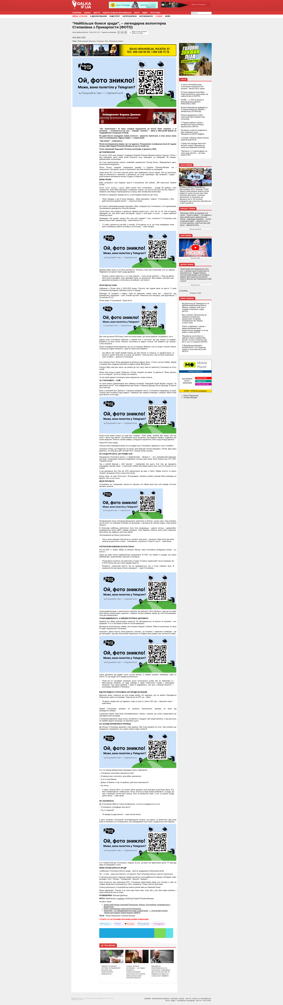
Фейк (167, 16)
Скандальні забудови (186, 1000)
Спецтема (100, 41)
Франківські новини (116, 41)
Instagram (159, 924)
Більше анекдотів (195, 229)
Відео (145, 13)
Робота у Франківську (201, 998)
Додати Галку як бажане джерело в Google (139, 32)
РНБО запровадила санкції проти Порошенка (122, 909)
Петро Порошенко (191, 396)
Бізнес (87, 13)
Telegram (106, 924)
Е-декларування (98, 16)
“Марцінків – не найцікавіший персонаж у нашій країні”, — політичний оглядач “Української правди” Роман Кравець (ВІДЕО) (136, 912)
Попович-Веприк (128, 916)
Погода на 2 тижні (195, 293)
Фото (137, 13)
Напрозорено (130, 16)
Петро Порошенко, (113, 916)
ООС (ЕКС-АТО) (78, 38)
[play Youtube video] (195, 247)
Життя (97, 13)
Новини (147, 998)
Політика (77, 13)
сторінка (120, 898)
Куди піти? (115, 16)
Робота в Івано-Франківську (117, 13)
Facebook (144, 924)
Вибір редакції (83, 41)
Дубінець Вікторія (82, 32)
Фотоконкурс (146, 16)
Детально (92, 41)
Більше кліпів (195, 258)
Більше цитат (195, 285)
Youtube (130, 924)
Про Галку (155, 13)
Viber (118, 924)
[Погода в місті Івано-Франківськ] (195, 291)
